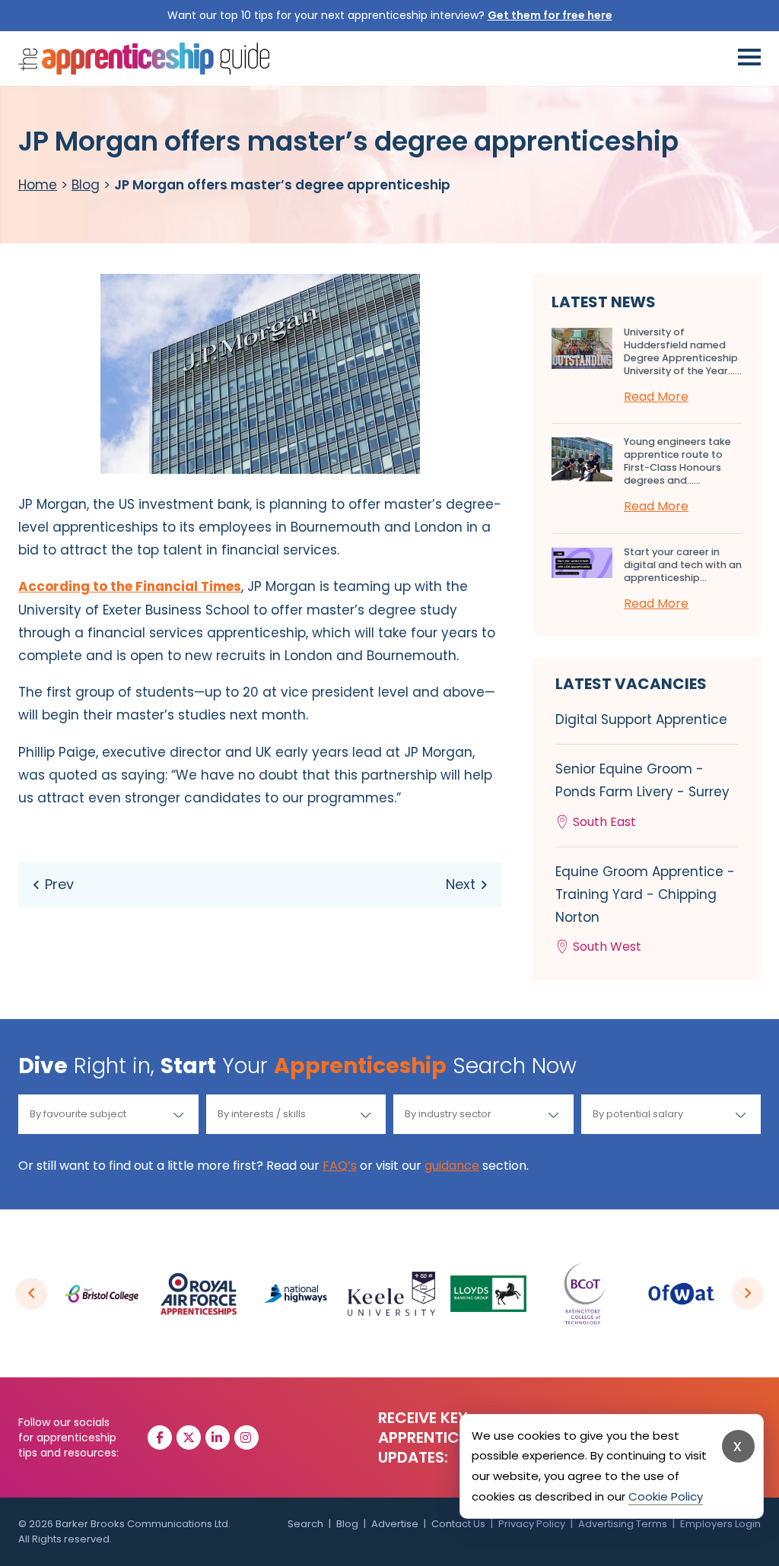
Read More (656, 396)
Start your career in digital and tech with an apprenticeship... (683, 564)
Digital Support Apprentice (641, 719)
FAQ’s (340, 1165)
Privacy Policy (531, 1524)
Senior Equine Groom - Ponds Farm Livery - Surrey (642, 795)
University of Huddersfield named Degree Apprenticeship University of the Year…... (683, 351)
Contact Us (458, 1524)
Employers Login (720, 1524)
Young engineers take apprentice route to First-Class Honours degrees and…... (677, 461)
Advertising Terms (622, 1524)
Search (305, 1524)
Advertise (394, 1524)
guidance (451, 1165)
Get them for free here (550, 15)
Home (37, 185)
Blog (86, 185)
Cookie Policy (665, 1496)
